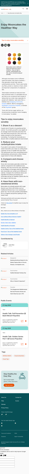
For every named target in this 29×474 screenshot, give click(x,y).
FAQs (2, 401)
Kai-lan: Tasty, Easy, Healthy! (8, 222)
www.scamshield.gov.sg (6, 5)
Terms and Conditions (6, 433)
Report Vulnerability (19, 436)
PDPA (16, 433)
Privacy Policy (4, 407)
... (5, 13)
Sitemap (3, 404)
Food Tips (6, 359)
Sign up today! (9, 385)
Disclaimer (3, 436)
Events (17, 401)
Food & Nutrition (19, 355)
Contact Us (18, 397)
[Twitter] (2, 415)
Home (2, 13)
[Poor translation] (4, 455)
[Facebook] (6, 415)
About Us (3, 397)
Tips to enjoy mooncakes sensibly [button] (13, 40)
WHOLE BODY (7, 355)
